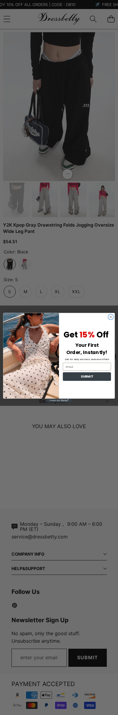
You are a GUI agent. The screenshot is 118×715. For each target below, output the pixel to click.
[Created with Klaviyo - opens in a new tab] (59, 400)
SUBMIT (87, 376)
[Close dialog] (110, 316)
